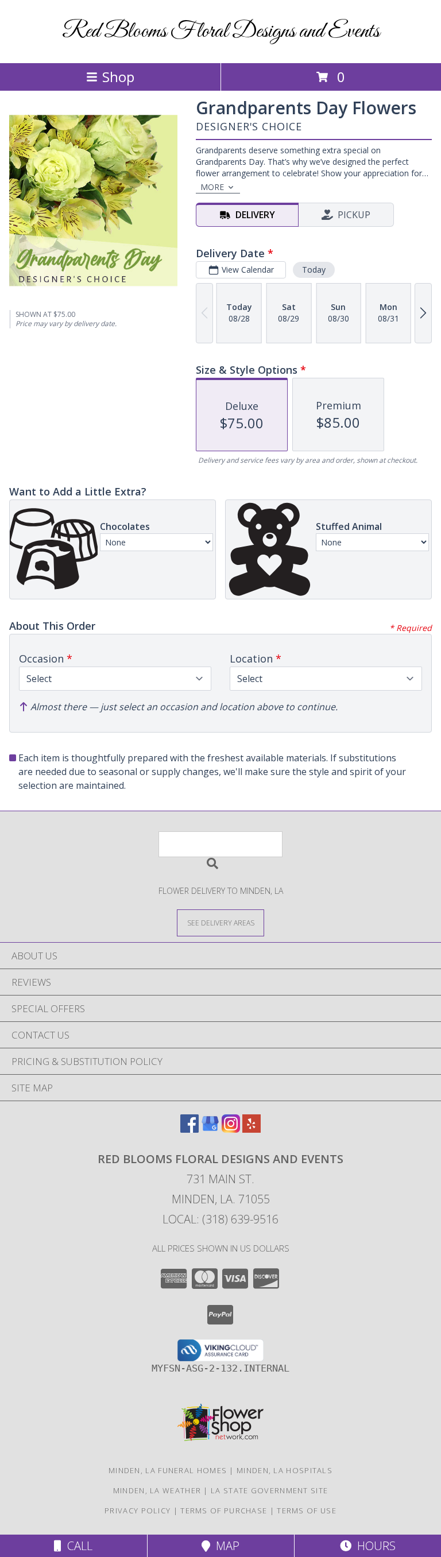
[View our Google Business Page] (210, 1129)
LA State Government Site (269, 1490)
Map (224, 1546)
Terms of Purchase (223, 1510)
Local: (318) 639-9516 (220, 1219)
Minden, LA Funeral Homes (168, 1470)
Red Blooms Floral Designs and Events (221, 31)
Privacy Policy (138, 1510)
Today (314, 269)
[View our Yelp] (251, 1129)
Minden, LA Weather (157, 1490)
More (212, 186)
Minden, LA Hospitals (284, 1470)
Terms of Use (306, 1510)
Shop (118, 76)
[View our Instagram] (231, 1129)
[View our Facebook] (189, 1129)
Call (76, 1546)
